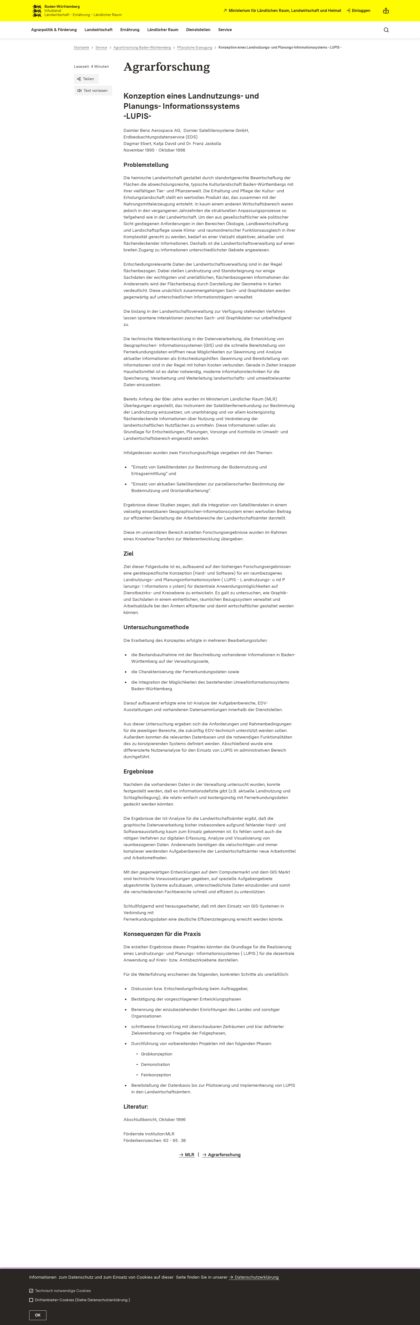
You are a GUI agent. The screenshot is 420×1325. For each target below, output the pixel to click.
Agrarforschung (224, 1154)
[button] (86, 79)
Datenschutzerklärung (257, 1277)
